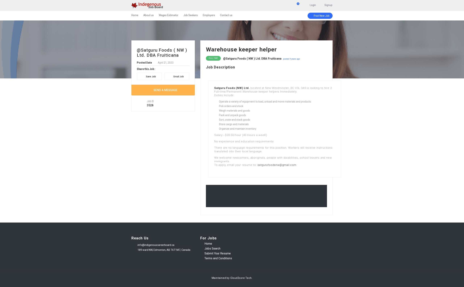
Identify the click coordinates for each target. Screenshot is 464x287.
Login (313, 5)
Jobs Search (212, 248)
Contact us (226, 15)
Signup (328, 5)
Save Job (151, 76)
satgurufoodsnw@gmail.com (277, 165)
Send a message (165, 90)
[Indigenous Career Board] (166, 5)
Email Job (178, 76)
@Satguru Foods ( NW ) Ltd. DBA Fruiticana (252, 58)
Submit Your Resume (217, 253)
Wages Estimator (168, 15)
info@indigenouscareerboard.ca (156, 245)
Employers (209, 15)
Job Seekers (190, 15)
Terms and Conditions (218, 258)
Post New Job (322, 15)
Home (134, 15)
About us (148, 15)
